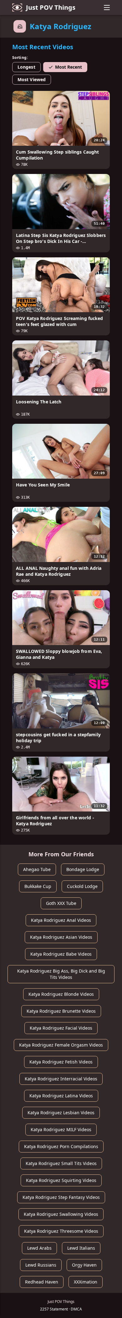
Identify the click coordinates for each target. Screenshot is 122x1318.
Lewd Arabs (39, 1248)
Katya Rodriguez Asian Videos (61, 937)
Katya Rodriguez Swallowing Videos (61, 1214)
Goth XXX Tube (61, 903)
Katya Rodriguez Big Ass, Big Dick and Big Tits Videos (61, 974)
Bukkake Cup (37, 886)
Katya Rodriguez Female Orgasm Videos (61, 1045)
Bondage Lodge (82, 869)
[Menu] (107, 7)
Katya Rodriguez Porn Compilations (61, 1146)
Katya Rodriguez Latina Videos (61, 1096)
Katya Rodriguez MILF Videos (61, 1129)
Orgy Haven (84, 1265)
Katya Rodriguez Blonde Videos (61, 994)
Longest (26, 67)
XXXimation (85, 1282)
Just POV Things (50, 7)
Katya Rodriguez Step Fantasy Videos (61, 1197)
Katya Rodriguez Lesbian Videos (61, 1113)
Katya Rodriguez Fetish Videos (61, 1062)
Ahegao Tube (37, 869)
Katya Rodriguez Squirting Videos (61, 1180)
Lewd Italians (81, 1248)
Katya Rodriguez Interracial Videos (61, 1079)
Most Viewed (32, 79)
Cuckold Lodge (82, 886)
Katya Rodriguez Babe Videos (61, 954)
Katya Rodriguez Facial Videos (61, 1028)
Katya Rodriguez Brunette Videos (61, 1011)
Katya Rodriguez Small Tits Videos (61, 1163)
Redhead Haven (41, 1282)
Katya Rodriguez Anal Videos (61, 920)
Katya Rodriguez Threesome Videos (61, 1231)
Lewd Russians (40, 1265)
